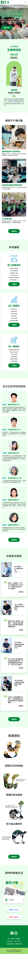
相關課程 (18, 938)
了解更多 (14, 284)
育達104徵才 (10, 941)
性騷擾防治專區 (18, 944)
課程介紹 (6, 28)
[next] (27, 892)
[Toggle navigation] (25, 2)
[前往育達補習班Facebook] (12, 933)
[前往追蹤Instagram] (14, 917)
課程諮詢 (14, 231)
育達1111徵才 (17, 941)
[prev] (1, 892)
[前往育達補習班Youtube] (16, 933)
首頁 (9, 938)
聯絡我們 (13, 938)
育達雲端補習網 (9, 944)
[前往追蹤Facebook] (14, 910)
